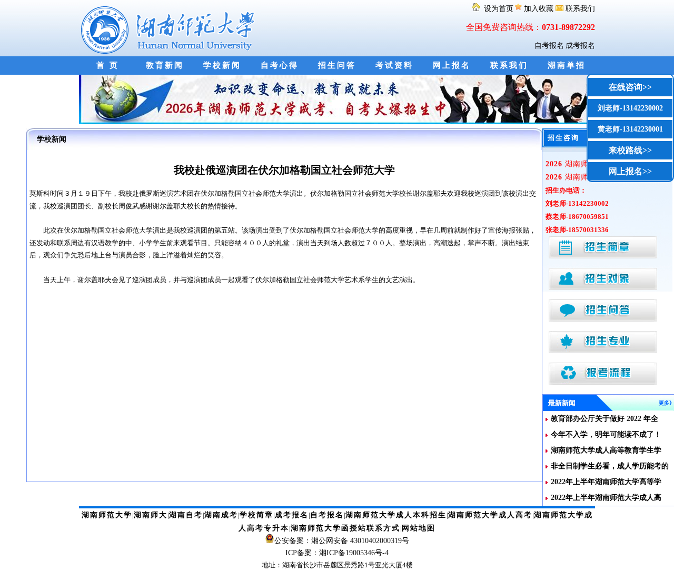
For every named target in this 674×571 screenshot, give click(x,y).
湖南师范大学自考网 (170, 28)
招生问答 (337, 65)
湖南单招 (567, 65)
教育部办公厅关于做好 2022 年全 (604, 419)
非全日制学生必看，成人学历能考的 (610, 466)
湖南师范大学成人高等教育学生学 (606, 450)
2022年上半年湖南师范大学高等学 (606, 482)
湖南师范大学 (107, 515)
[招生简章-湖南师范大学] (337, 122)
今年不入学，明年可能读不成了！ (606, 434)
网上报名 (452, 65)
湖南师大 (150, 515)
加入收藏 (539, 9)
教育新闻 (165, 65)
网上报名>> (630, 171)
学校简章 (256, 515)
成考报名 (580, 45)
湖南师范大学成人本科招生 (396, 515)
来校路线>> (630, 150)
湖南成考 (221, 515)
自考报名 (549, 45)
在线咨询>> (630, 87)
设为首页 (497, 9)
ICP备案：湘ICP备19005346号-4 (337, 553)
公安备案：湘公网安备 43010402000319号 (341, 541)
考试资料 (394, 65)
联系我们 (579, 9)
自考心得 (280, 65)
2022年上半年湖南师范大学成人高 (606, 498)
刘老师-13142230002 (630, 108)
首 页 (107, 65)
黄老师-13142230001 (630, 129)
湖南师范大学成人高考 (490, 515)
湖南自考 (186, 515)
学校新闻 (222, 65)
